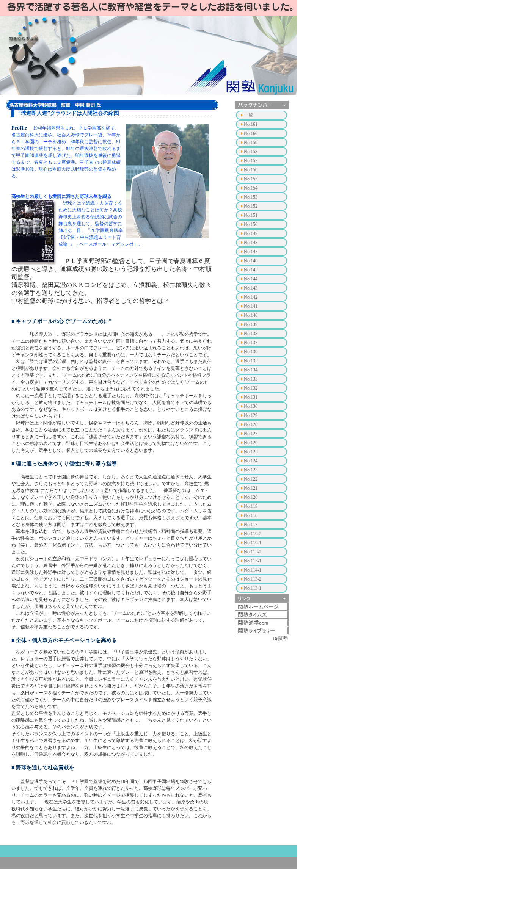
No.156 (250, 169)
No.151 (250, 215)
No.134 (250, 370)
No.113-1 (252, 588)
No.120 (250, 497)
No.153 (250, 197)
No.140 (250, 315)
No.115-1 (252, 561)
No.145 (250, 270)
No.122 (250, 479)
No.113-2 (252, 579)
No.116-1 (252, 542)
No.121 (250, 488)
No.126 (250, 442)
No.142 (250, 297)
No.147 (250, 251)
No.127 (250, 433)
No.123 (250, 470)
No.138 (250, 333)
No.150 (250, 224)
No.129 (250, 415)
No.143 (250, 288)
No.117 (250, 524)
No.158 (250, 151)
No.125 (250, 451)
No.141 (250, 306)
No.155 (250, 179)
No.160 (250, 133)
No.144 (250, 279)
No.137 (250, 342)
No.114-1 (252, 570)
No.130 (250, 406)
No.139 (250, 324)
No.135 (250, 360)
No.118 (250, 515)
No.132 (250, 388)
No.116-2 (252, 533)
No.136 (250, 351)
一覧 (248, 115)
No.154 (250, 188)
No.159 (250, 142)
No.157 (250, 160)
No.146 (250, 260)
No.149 (250, 233)
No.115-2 (252, 551)
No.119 (250, 506)
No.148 (250, 242)
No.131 (250, 397)
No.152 (250, 206)
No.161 (250, 124)
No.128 (250, 424)
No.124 (250, 461)
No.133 (250, 379)
